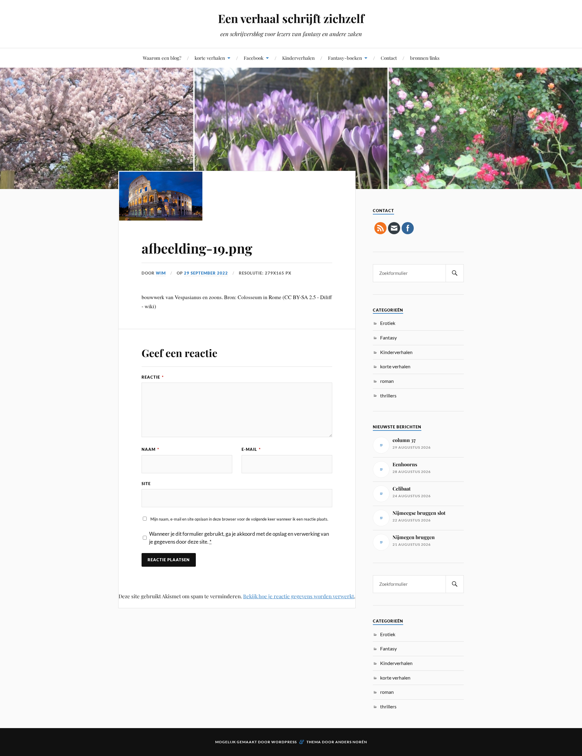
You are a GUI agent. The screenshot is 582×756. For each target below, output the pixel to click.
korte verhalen (210, 58)
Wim (161, 273)
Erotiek (387, 323)
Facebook (253, 58)
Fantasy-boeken (345, 58)
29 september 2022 (206, 273)
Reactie (153, 377)
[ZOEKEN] (455, 273)
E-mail (251, 449)
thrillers (388, 395)
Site (146, 483)
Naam (150, 449)
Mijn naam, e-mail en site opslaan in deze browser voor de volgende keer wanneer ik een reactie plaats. (239, 519)
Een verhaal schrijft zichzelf (291, 18)
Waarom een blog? (162, 58)
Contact (389, 58)
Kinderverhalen (298, 58)
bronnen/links (425, 58)
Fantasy (388, 337)
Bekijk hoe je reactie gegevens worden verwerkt (298, 596)
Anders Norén (351, 742)
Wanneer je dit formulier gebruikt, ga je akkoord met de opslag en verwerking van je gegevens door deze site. (239, 538)
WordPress (284, 742)
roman (387, 381)
